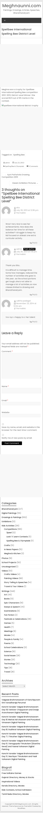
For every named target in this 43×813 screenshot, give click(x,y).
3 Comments (33, 166)
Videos (5, 570)
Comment (7, 351)
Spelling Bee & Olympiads (14, 166)
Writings (5, 591)
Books (7, 598)
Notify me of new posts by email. (17, 438)
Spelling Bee (19, 154)
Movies (7, 635)
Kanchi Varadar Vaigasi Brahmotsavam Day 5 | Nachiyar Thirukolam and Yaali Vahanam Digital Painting (20, 756)
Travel (7, 671)
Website (5, 412)
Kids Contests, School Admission (17, 790)
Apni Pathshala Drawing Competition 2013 (16, 175)
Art (5, 594)
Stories (7, 659)
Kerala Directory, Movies (13, 785)
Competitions (10, 529)
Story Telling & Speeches (15, 582)
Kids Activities (8, 525)
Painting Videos (11, 578)
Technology (9, 663)
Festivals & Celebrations (15, 619)
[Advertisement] (21, 65)
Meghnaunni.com (21, 6)
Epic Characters (11, 602)
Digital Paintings (9, 513)
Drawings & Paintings (11, 517)
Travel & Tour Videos (13, 586)
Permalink (21, 213)
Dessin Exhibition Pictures (25, 183)
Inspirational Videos (11, 781)
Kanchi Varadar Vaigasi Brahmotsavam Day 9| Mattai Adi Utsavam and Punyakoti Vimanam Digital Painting (21, 719)
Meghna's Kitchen (12, 553)
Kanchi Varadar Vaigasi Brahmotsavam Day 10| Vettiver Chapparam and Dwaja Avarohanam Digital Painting (20, 709)
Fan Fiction (9, 615)
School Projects (9, 562)
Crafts (7, 545)
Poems (7, 643)
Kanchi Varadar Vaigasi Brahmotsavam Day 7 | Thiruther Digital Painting (20, 735)
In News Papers (11, 549)
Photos (5, 558)
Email (5, 400)
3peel (9, 532)
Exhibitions (6, 521)
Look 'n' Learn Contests (17, 536)
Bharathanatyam (10, 509)
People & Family (11, 639)
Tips (6, 667)
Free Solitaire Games (11, 773)
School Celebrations (13, 647)
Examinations (10, 611)
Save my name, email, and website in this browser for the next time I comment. (21, 428)
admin (7, 163)
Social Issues (10, 655)
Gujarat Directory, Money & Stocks (18, 777)
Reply (34, 243)
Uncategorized (9, 566)
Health (7, 627)
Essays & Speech (12, 606)
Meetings (8, 631)
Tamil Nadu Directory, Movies (15, 794)
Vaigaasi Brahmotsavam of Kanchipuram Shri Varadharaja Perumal (21, 701)
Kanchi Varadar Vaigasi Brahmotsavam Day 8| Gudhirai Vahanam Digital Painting (21, 728)
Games (7, 623)
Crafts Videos (10, 574)
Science (7, 651)
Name (5, 386)
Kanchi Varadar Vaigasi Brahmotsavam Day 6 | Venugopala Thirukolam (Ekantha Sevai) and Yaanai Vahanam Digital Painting (21, 745)
